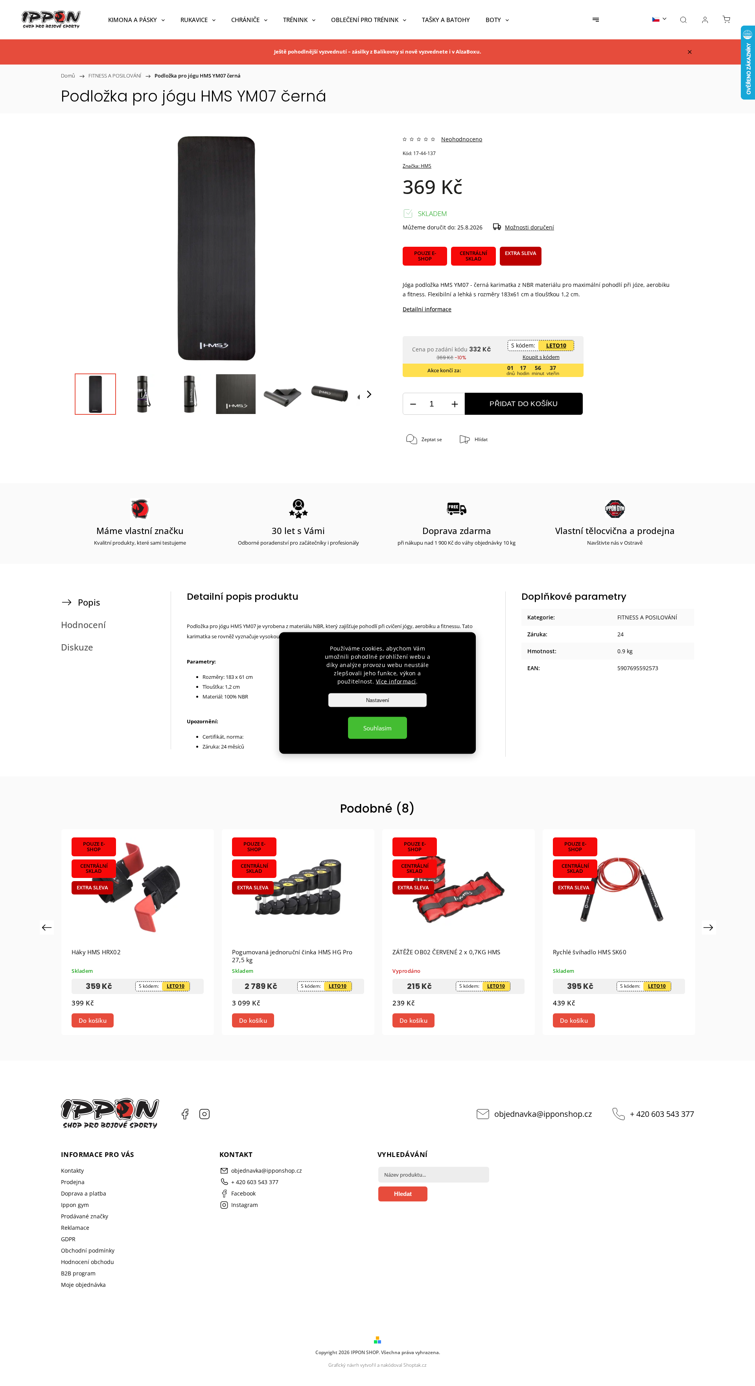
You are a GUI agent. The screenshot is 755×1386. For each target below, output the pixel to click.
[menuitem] (136, 19)
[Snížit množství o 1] (413, 404)
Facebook (185, 1114)
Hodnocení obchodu (87, 1262)
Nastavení (377, 700)
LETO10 (556, 345)
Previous (47, 927)
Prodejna (73, 1182)
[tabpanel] (137, 932)
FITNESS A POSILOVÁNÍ (647, 617)
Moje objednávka (83, 1284)
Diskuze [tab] (77, 647)
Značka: (417, 166)
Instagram (204, 1114)
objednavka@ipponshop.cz (543, 1114)
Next (709, 927)
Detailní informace (427, 309)
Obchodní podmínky (87, 1250)
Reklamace (75, 1227)
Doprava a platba (83, 1193)
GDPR (68, 1239)
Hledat (403, 1193)
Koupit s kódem (541, 356)
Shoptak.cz (415, 1365)
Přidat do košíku (524, 404)
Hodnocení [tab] (83, 625)
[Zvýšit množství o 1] (454, 404)
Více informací (396, 681)
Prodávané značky (84, 1216)
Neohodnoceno (461, 139)
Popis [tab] (89, 602)
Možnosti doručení (529, 227)
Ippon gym (75, 1205)
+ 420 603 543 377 (662, 1114)
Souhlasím (377, 728)
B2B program (78, 1273)
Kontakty (72, 1170)
